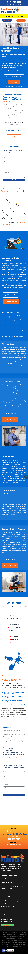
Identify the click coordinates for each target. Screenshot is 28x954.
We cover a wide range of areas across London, (13, 123)
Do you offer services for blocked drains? (13, 701)
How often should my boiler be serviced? (12, 697)
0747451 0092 (20, 734)
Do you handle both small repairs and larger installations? (14, 693)
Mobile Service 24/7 (14, 845)
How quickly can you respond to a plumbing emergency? (13, 679)
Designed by (22, 951)
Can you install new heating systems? (14, 704)
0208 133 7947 (6, 225)
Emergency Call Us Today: (14, 834)
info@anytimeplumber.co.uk (14, 831)
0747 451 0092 (21, 223)
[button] (26, 10)
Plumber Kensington (10, 864)
